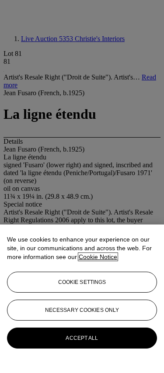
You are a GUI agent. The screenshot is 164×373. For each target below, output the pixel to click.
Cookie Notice (98, 256)
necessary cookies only (82, 310)
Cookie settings (82, 282)
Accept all (82, 338)
